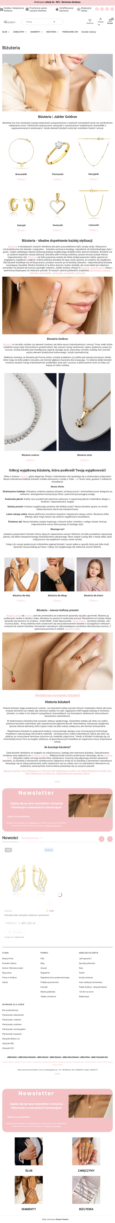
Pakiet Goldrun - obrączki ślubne (93, 987)
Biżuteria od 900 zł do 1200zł (47, 773)
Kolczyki (8, 911)
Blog (42, 963)
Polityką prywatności (53, 826)
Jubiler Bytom (12, 1057)
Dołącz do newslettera (18, 816)
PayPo (82, 973)
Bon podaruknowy (10, 1010)
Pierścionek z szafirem (12, 1024)
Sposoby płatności (87, 963)
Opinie (5, 982)
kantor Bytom (58, 1064)
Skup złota (7, 973)
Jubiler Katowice (55, 1057)
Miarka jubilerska (48, 992)
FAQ (42, 958)
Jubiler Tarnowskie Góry (99, 1057)
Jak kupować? (85, 958)
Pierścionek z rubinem (11, 1020)
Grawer (44, 968)
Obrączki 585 (8, 1043)
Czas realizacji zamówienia (90, 982)
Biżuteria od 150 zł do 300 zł (43, 771)
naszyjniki (69, 273)
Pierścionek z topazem (12, 1034)
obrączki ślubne (7, 1062)
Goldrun (57, 781)
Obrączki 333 (8, 1048)
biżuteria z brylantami (49, 1062)
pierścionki (95, 270)
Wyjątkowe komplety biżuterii (57, 695)
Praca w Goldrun (9, 977)
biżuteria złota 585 (65, 1062)
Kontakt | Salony (9, 963)
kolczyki (34, 273)
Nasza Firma (7, 958)
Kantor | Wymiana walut (12, 968)
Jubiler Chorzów (42, 1057)
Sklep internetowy (55, 1219)
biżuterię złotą (88, 267)
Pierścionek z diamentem (13, 1015)
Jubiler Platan (85, 1057)
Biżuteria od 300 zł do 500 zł (73, 771)
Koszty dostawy (86, 977)
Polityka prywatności (50, 982)
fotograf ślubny (90, 1062)
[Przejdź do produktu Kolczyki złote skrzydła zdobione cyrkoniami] (29, 877)
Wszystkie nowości (30, 838)
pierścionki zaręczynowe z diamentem (28, 1062)
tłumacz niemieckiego (105, 1062)
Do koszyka (18, 932)
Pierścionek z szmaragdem (14, 1029)
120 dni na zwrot (86, 992)
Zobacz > (21, 179)
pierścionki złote (78, 1062)
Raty (81, 968)
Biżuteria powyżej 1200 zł (77, 773)
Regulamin (34, 823)
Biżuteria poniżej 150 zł (15, 771)
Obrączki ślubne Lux (11, 1039)
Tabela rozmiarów (48, 996)
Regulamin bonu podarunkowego (55, 977)
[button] (60, 21)
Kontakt (44, 987)
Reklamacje (84, 996)
